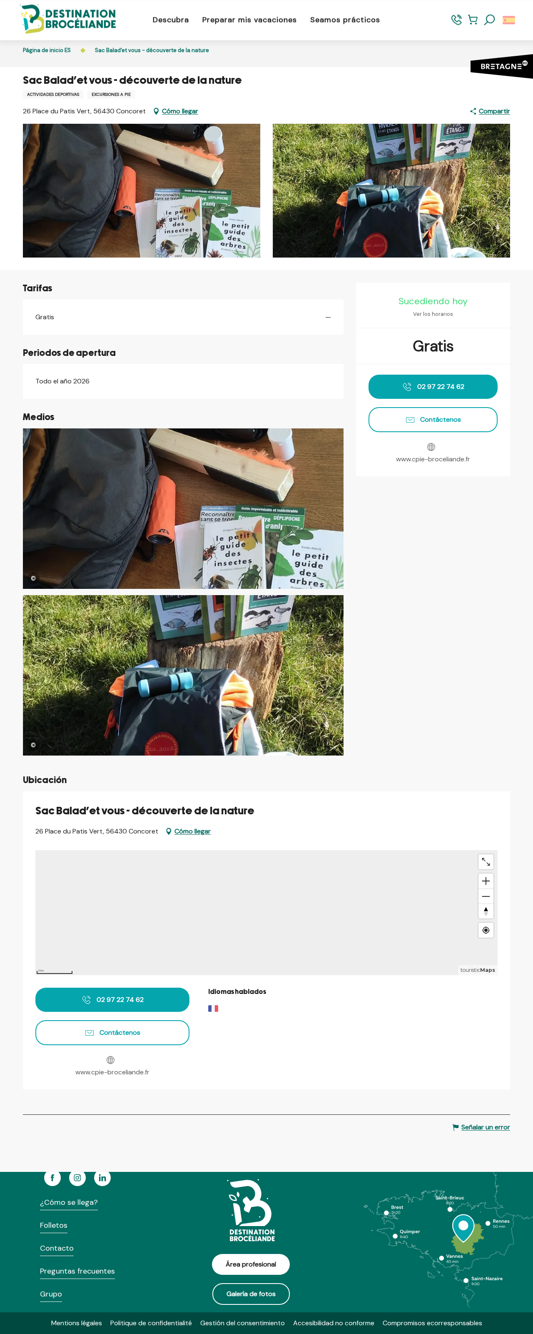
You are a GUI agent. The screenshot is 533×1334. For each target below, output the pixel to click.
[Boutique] (473, 23)
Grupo (51, 1294)
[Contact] (457, 23)
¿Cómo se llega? (69, 1202)
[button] (489, 20)
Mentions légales (76, 1323)
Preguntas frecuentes (77, 1271)
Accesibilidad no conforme (333, 1323)
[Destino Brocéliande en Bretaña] (61, 19)
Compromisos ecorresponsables (432, 1323)
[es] (509, 20)
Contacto (57, 1248)
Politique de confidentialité (151, 1323)
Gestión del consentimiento (242, 1323)
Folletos (53, 1225)
